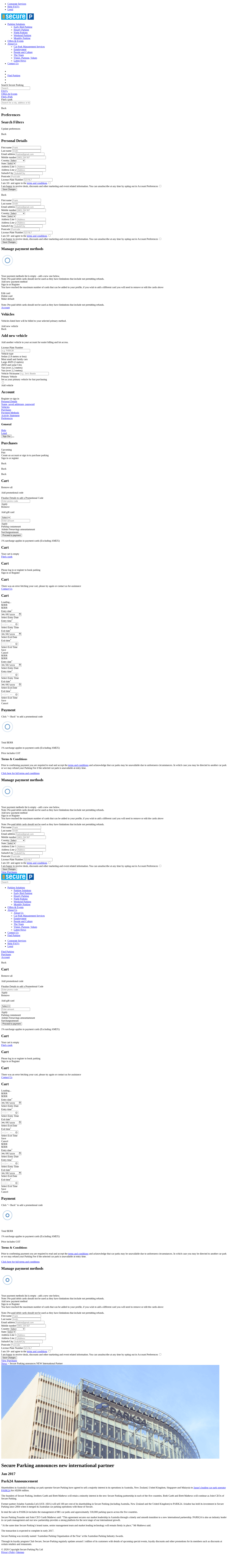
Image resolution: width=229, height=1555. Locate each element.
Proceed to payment (11, 535)
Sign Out (6, 436)
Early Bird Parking (23, 27)
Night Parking (21, 32)
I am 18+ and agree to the (24, 183)
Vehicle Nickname (10, 373)
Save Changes (9, 189)
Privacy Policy (8, 1552)
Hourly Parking (21, 29)
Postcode (5, 176)
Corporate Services (16, 3)
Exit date (6, 631)
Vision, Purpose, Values (25, 58)
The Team (19, 55)
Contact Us (13, 63)
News (4, 1363)
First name (6, 147)
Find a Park (7, 96)
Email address (8, 154)
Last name (6, 150)
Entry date (6, 611)
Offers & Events (15, 41)
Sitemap (20, 1552)
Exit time (6, 640)
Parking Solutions (16, 24)
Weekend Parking (22, 35)
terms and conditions (37, 183)
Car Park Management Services (29, 46)
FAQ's (4, 91)
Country (5, 160)
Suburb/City (7, 173)
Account (5, 307)
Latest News (20, 60)
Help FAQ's (13, 6)
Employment (20, 49)
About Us (12, 43)
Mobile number (8, 157)
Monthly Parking (22, 38)
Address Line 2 (8, 170)
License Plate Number (12, 179)
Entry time (7, 621)
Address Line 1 (8, 166)
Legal (10, 9)
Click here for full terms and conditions (20, 773)
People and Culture (23, 52)
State (3, 163)
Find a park (6, 556)
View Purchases (9, 872)
